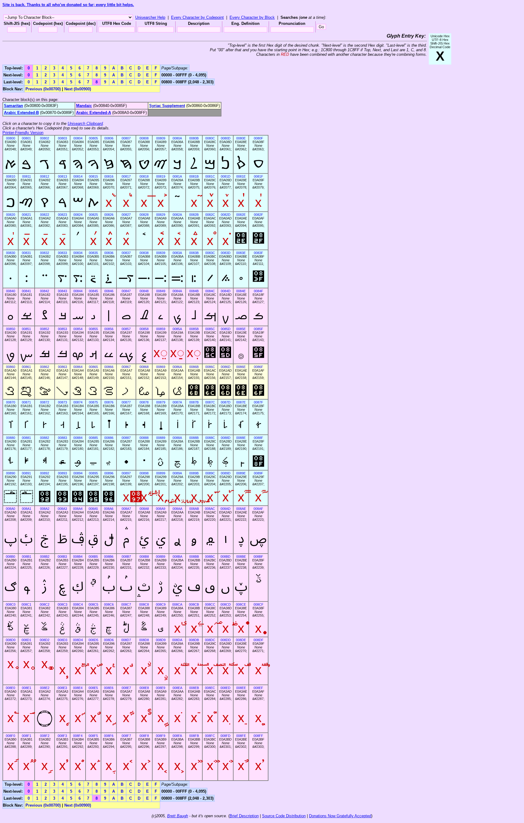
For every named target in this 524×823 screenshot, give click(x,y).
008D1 (26, 640)
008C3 (62, 604)
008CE (241, 604)
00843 (62, 291)
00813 (62, 176)
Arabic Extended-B (21, 112)
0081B (194, 176)
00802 (44, 138)
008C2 (44, 604)
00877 (126, 402)
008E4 (77, 688)
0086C (210, 367)
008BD (225, 556)
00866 (108, 367)
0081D (225, 176)
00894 (77, 473)
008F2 (44, 736)
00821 (26, 214)
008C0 (10, 604)
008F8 (144, 736)
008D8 (144, 640)
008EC (210, 688)
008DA (177, 640)
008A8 (144, 508)
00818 (144, 176)
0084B (194, 291)
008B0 (10, 556)
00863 (62, 367)
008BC (210, 556)
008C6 (109, 604)
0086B (194, 367)
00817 (126, 176)
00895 (93, 473)
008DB (194, 640)
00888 (144, 438)
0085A (177, 329)
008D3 (62, 640)
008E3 (62, 688)
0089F (258, 473)
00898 (144, 473)
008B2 (44, 556)
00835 (93, 253)
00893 (62, 473)
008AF (258, 508)
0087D (225, 402)
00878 (144, 402)
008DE (241, 640)
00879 (160, 402)
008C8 (144, 604)
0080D (225, 138)
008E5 (93, 688)
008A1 (26, 508)
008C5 (93, 604)
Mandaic (84, 105)
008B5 (93, 556)
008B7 (126, 556)
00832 (44, 253)
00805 (93, 138)
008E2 (44, 688)
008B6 (108, 556)
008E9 (160, 688)
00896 (108, 473)
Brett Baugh (177, 816)
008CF (259, 604)
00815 (93, 176)
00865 (93, 367)
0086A (177, 367)
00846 (108, 291)
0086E (241, 367)
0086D (225, 367)
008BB (194, 556)
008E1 (26, 688)
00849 (160, 291)
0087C (210, 402)
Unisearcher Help (150, 17)
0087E (241, 402)
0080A (177, 138)
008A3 (62, 508)
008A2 (44, 508)
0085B (194, 329)
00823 (62, 214)
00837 (126, 253)
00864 (77, 367)
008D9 (161, 640)
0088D (225, 438)
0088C (210, 438)
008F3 (62, 736)
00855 (93, 329)
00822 (44, 214)
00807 (126, 138)
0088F (258, 438)
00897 (126, 473)
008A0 (10, 508)
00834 (77, 253)
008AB (194, 508)
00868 (144, 367)
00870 (10, 402)
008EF (258, 688)
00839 (160, 253)
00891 (26, 473)
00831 (26, 253)
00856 (108, 329)
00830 (10, 253)
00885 (93, 438)
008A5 (93, 508)
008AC (210, 508)
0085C (210, 329)
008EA (177, 688)
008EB (194, 688)
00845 (93, 291)
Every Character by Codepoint (197, 17)
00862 (44, 367)
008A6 (108, 508)
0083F (258, 253)
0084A (177, 291)
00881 (26, 438)
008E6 (108, 688)
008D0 (10, 640)
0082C (210, 214)
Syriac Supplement (167, 105)
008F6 (108, 736)
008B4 (77, 556)
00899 (160, 473)
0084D (225, 291)
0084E (241, 291)
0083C (210, 253)
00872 (44, 402)
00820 (10, 214)
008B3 (62, 556)
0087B (194, 402)
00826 (108, 214)
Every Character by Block (252, 17)
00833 (62, 253)
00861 (26, 367)
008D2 (44, 640)
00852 (44, 329)
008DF (259, 640)
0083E (241, 253)
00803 (62, 138)
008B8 (144, 556)
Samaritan (13, 105)
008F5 (93, 736)
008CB (194, 604)
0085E (241, 329)
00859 (160, 329)
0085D (225, 329)
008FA (177, 736)
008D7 (126, 640)
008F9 (160, 736)
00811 (26, 176)
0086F (258, 367)
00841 (26, 291)
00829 (160, 214)
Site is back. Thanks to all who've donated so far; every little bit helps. (68, 4)
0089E (241, 473)
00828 (144, 214)
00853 (62, 329)
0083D (225, 253)
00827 (126, 214)
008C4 (78, 604)
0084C (210, 291)
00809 (160, 138)
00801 (26, 138)
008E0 (10, 688)
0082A (177, 214)
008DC (210, 640)
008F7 (126, 736)
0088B (194, 438)
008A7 (126, 508)
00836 (108, 253)
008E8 (144, 688)
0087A (177, 402)
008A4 (77, 508)
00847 (126, 291)
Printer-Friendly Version (22, 132)
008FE (241, 736)
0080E (241, 138)
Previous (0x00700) (43, 89)
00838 (144, 253)
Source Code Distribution (284, 816)
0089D (225, 473)
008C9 (161, 604)
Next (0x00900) (77, 89)
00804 (77, 138)
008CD (225, 604)
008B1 (26, 556)
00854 (77, 329)
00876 (108, 402)
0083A (177, 253)
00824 (77, 214)
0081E (241, 176)
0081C (210, 176)
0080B (194, 138)
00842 (44, 291)
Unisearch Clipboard (85, 123)
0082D (225, 214)
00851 (26, 329)
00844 (77, 291)
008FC (210, 736)
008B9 (160, 556)
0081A (177, 176)
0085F (258, 329)
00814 (77, 176)
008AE (241, 508)
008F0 (10, 736)
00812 (44, 176)
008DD (225, 640)
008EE (241, 688)
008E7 (126, 688)
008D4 (78, 640)
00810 (10, 176)
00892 (44, 473)
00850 (10, 329)
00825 (93, 214)
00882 (44, 438)
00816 (108, 176)
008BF (258, 556)
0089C (210, 473)
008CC (210, 604)
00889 (160, 438)
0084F (258, 291)
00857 (126, 329)
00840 (10, 291)
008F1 (26, 736)
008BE (241, 556)
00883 (62, 438)
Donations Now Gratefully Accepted (340, 816)
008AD (225, 508)
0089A (177, 473)
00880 (10, 438)
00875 (93, 402)
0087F (258, 402)
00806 (108, 138)
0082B (194, 214)
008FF (258, 736)
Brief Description (244, 816)
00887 (126, 438)
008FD (225, 736)
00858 (144, 329)
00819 (160, 176)
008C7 (126, 604)
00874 (77, 402)
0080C (210, 138)
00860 (10, 367)
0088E (241, 438)
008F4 (77, 736)
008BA (177, 556)
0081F (258, 176)
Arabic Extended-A (93, 112)
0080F (258, 138)
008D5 (93, 640)
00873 (62, 402)
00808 (144, 138)
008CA (177, 604)
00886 (108, 438)
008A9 (160, 508)
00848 (144, 291)
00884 (77, 438)
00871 (26, 402)
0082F (258, 214)
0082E (241, 214)
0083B (194, 253)
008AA (177, 508)
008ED (225, 688)
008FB (194, 736)
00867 (126, 367)
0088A (177, 438)
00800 (10, 138)
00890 (10, 473)
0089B (194, 473)
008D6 (109, 640)
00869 (160, 367)
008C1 (26, 604)
